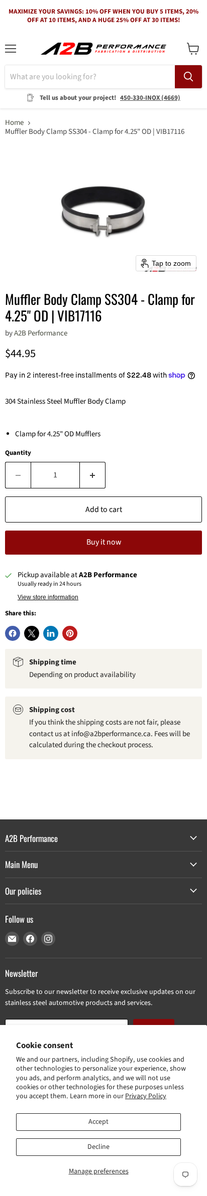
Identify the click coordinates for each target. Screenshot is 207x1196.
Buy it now (103, 542)
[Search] (188, 76)
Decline (98, 1147)
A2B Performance (40, 333)
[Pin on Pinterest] (69, 633)
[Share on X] (31, 633)
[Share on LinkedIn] (50, 633)
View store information (48, 597)
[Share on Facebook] (12, 633)
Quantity (18, 453)
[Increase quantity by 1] (93, 475)
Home (14, 122)
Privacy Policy (145, 1096)
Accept (98, 1122)
